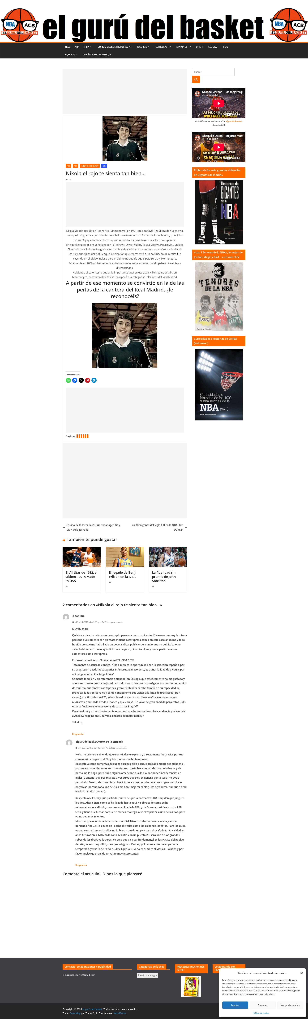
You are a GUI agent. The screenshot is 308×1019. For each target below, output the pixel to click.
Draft (199, 46)
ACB (68, 166)
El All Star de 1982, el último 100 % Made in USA (82, 576)
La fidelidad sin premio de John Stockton (164, 576)
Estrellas (161, 46)
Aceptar (235, 1005)
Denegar (263, 1005)
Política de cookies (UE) (98, 54)
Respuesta (78, 734)
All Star (213, 46)
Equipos (70, 54)
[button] (301, 973)
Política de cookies (261, 1012)
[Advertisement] (125, 91)
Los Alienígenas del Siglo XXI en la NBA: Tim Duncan (157, 527)
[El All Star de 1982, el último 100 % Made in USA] (82, 549)
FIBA (86, 46)
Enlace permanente (113, 622)
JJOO (225, 46)
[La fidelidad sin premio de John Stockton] (168, 549)
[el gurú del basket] (154, 10)
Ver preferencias (290, 1005)
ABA (77, 46)
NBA (67, 46)
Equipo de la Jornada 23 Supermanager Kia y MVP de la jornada (93, 527)
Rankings (181, 46)
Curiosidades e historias (113, 46)
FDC (75, 166)
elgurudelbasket (234, 121)
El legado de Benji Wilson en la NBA (122, 574)
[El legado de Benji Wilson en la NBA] (125, 549)
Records (142, 46)
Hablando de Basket (89, 166)
